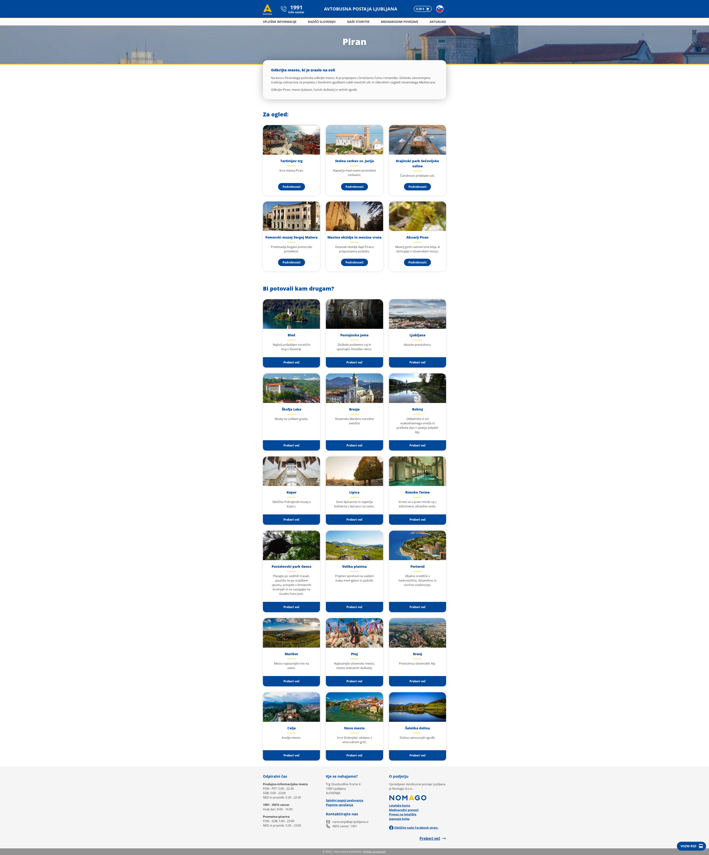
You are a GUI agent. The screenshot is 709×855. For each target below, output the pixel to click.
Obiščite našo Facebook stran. (416, 828)
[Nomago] (417, 797)
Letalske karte (399, 806)
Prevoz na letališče (402, 814)
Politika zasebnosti (374, 851)
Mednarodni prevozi (404, 810)
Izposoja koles (399, 819)
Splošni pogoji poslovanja (344, 800)
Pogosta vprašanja (339, 805)
